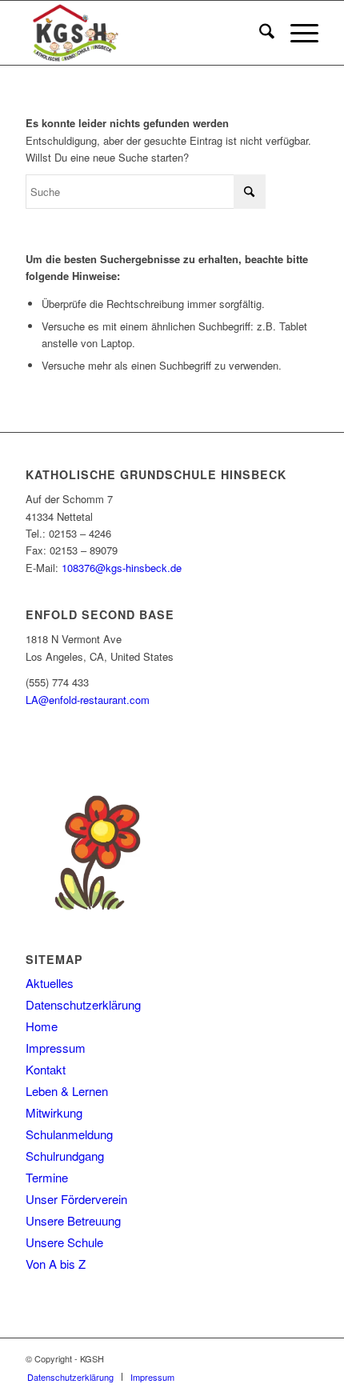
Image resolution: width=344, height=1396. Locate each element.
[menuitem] (258, 33)
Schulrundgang (65, 1155)
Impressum (56, 1047)
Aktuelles (50, 982)
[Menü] (296, 33)
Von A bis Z (56, 1263)
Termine (47, 1177)
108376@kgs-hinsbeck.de (122, 567)
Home (42, 1026)
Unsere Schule (64, 1242)
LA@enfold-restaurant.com (88, 699)
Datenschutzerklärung (83, 1004)
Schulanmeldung (69, 1134)
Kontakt (46, 1069)
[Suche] (258, 33)
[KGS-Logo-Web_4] (142, 33)
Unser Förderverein (76, 1198)
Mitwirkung (54, 1112)
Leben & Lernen (67, 1090)
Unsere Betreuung (73, 1220)
